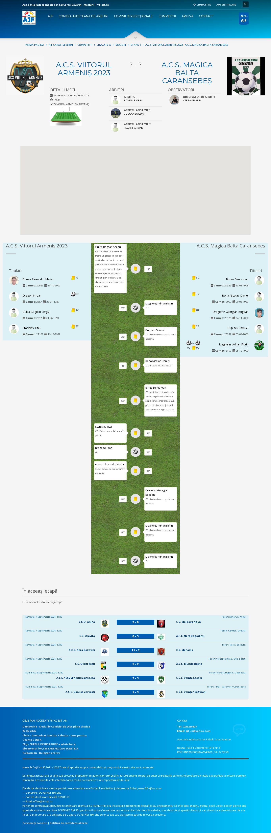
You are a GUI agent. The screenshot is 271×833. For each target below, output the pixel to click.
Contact (206, 16)
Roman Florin (133, 100)
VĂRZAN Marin (192, 100)
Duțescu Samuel (155, 330)
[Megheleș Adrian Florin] (259, 346)
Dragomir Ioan (32, 295)
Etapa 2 (136, 45)
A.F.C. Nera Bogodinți (190, 636)
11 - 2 (136, 650)
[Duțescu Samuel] (259, 329)
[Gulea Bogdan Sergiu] (14, 312)
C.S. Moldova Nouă (188, 622)
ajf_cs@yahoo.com (197, 731)
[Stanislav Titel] (14, 329)
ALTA (244, 18)
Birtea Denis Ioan (155, 387)
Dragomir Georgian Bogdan (230, 312)
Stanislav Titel (31, 328)
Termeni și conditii (34, 823)
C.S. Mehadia (184, 650)
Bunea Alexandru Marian (38, 279)
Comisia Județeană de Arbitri (83, 16)
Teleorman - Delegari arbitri (41, 753)
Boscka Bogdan (134, 113)
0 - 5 (135, 636)
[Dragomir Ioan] (14, 296)
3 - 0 (135, 622)
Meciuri (120, 45)
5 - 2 (135, 664)
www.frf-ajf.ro (32, 767)
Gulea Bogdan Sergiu (36, 312)
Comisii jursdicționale (133, 16)
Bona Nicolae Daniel (157, 361)
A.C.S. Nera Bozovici (82, 650)
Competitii (84, 45)
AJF (50, 16)
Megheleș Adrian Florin (159, 303)
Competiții (167, 16)
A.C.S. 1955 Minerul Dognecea (75, 678)
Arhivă (187, 16)
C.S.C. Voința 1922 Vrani (191, 692)
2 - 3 (135, 678)
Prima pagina (34, 45)
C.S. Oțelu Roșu (85, 664)
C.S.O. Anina (87, 622)
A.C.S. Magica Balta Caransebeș (187, 72)
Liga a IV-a (104, 45)
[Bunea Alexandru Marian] (14, 281)
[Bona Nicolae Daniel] (259, 296)
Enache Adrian (133, 128)
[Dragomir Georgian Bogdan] (259, 314)
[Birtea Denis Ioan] (259, 280)
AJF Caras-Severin (61, 45)
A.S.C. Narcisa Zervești (80, 692)
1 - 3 (135, 692)
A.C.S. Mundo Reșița (189, 664)
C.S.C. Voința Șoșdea (189, 678)
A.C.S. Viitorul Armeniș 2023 (84, 68)
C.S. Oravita (87, 636)
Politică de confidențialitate (68, 823)
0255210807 (190, 726)
